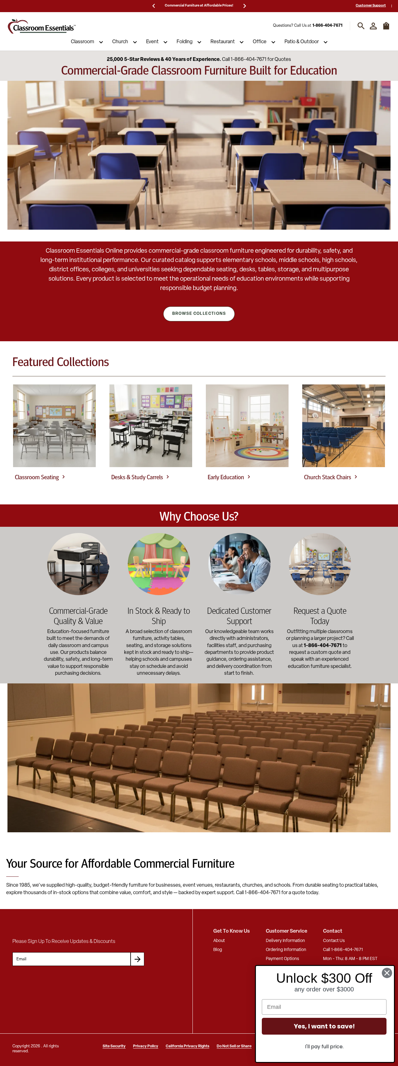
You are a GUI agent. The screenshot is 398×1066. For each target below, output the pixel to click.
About (219, 941)
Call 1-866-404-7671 (343, 950)
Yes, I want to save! (324, 1026)
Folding (184, 42)
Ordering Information (286, 950)
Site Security (114, 1046)
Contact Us (334, 941)
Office (259, 42)
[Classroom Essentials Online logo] (41, 26)
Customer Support (371, 5)
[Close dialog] (387, 972)
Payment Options (282, 959)
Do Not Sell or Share (234, 1046)
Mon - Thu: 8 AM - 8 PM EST (350, 959)
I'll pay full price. (324, 1046)
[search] (361, 26)
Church (120, 42)
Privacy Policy (145, 1046)
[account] (373, 26)
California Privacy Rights (187, 1046)
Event (152, 42)
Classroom (82, 42)
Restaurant (223, 42)
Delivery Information (285, 941)
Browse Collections (199, 314)
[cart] (386, 28)
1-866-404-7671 (327, 26)
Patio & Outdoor (302, 42)
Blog (217, 950)
